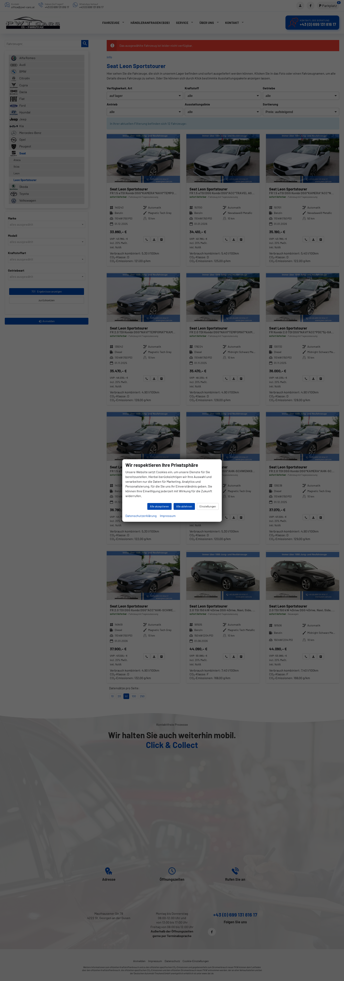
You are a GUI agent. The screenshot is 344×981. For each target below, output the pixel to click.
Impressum (168, 516)
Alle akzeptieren (159, 506)
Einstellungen (207, 506)
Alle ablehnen (184, 506)
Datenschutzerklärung (141, 516)
